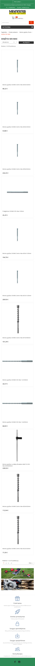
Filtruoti (26, 42)
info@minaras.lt (25, 7)
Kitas (31, 563)
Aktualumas (9, 42)
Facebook (15, 662)
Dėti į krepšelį (18, 89)
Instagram (19, 662)
